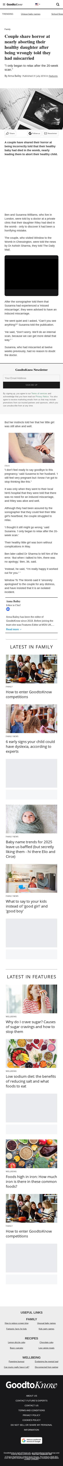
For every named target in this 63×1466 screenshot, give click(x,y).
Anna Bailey (14, 76)
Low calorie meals (46, 1348)
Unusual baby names (46, 1323)
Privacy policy (31, 1415)
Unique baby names (30, 14)
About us (31, 1396)
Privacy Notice (42, 396)
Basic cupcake (16, 1348)
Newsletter (52, 133)
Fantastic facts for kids (16, 1329)
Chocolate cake (46, 1342)
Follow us (36, 133)
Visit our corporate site (42, 1454)
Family (8, 29)
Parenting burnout (16, 1361)
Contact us (31, 1405)
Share (12, 133)
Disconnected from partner (46, 1367)
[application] (31, 274)
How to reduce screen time (16, 1323)
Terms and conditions (31, 1410)
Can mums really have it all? (16, 1367)
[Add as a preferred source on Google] (31, 1440)
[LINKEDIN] (8, 609)
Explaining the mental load (46, 1361)
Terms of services (39, 393)
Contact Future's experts (31, 1400)
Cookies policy (31, 1420)
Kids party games (46, 1329)
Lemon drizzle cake (16, 1342)
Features (53, 75)
